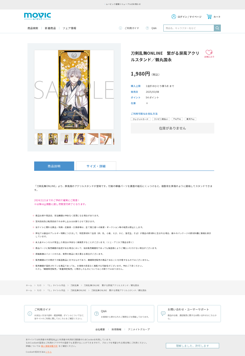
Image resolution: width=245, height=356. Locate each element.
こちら (49, 351)
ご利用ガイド (132, 28)
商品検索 (33, 28)
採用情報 (116, 329)
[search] (217, 28)
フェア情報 (69, 28)
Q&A (154, 28)
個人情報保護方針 (49, 345)
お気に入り (209, 56)
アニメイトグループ (139, 329)
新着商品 (50, 28)
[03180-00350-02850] (40, 139)
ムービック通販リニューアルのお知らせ (123, 4)
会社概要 (100, 329)
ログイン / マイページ (190, 16)
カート (217, 16)
